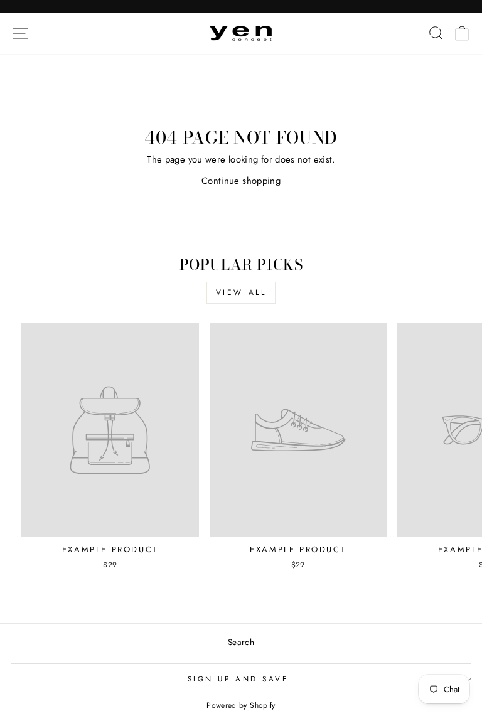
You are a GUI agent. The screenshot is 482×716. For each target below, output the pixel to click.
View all (241, 292)
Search (241, 642)
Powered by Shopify (241, 705)
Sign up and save (238, 678)
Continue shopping (241, 181)
